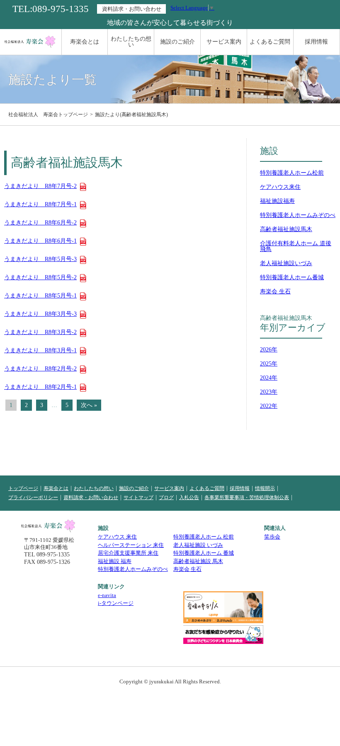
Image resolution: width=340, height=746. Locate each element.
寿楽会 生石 (275, 291)
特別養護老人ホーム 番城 (203, 553)
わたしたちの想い (131, 42)
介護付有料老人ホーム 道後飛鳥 (295, 246)
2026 (266, 349)
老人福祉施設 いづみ (198, 545)
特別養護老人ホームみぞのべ (297, 215)
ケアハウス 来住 (117, 537)
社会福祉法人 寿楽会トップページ (48, 114)
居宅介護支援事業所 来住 (128, 553)
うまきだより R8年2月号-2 (40, 369)
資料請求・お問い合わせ (131, 9)
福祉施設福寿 (277, 201)
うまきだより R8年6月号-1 (40, 241)
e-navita (107, 595)
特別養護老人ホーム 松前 (203, 537)
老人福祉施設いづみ (286, 263)
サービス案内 (223, 42)
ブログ (166, 497)
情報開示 (265, 488)
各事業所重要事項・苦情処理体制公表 (246, 497)
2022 (266, 406)
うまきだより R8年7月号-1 (40, 204)
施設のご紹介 (177, 42)
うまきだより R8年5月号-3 (40, 259)
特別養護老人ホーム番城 (292, 277)
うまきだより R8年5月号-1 (40, 296)
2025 (266, 364)
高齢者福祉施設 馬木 (198, 561)
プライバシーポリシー (33, 497)
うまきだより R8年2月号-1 (40, 387)
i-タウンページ (116, 603)
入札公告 (189, 497)
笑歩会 (272, 537)
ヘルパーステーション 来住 (131, 545)
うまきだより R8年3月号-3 (40, 314)
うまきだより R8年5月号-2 (40, 277)
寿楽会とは (84, 42)
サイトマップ (138, 497)
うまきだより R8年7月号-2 (40, 186)
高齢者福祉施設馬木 (286, 229)
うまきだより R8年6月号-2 (40, 223)
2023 (266, 392)
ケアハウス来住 (280, 187)
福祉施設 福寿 (114, 561)
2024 (266, 378)
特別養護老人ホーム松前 (292, 173)
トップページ (23, 488)
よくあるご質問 (270, 42)
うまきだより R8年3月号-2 (40, 332)
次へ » (89, 405)
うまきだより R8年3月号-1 (40, 350)
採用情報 (316, 42)
